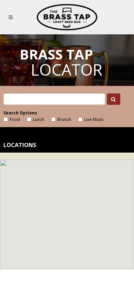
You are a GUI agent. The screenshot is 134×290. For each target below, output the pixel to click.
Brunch (64, 119)
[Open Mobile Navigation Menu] (12, 17)
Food (15, 119)
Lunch (38, 119)
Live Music (94, 119)
